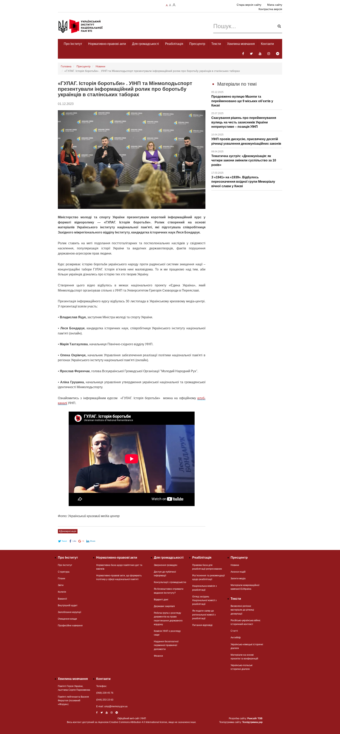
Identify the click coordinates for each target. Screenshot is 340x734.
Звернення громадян (165, 565)
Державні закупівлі (164, 606)
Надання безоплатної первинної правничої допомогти (166, 645)
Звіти (61, 585)
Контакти (267, 43)
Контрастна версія (270, 9)
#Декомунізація (67, 531)
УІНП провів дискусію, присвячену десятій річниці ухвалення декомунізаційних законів (246, 139)
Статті (234, 630)
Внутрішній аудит (68, 605)
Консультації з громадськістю (170, 582)
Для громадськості (145, 43)
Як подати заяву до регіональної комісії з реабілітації (204, 614)
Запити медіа (238, 578)
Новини (100, 66)
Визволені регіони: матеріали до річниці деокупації (242, 610)
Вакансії (62, 598)
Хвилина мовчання (241, 43)
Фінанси (158, 655)
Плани (61, 578)
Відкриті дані (161, 599)
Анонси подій (238, 571)
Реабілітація (174, 43)
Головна (66, 66)
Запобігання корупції (69, 612)
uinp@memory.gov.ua (116, 706)
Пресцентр (197, 43)
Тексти (216, 43)
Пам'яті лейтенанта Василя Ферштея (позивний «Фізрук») (73, 700)
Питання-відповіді (202, 625)
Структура (63, 571)
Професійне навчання (70, 625)
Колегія (62, 592)
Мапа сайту (274, 4)
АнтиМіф (236, 637)
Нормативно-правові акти (107, 43)
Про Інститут (73, 43)
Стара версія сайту (249, 4)
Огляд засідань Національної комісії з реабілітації (204, 600)
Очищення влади (67, 618)
